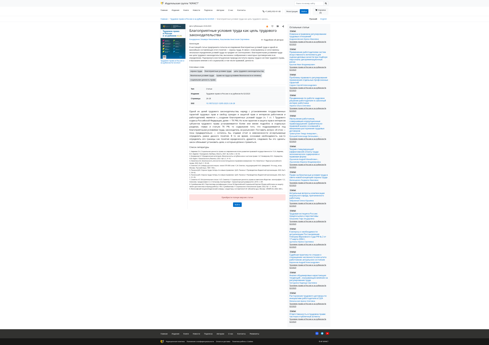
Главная (164, 10)
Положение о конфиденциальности (200, 341)
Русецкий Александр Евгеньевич (304, 136)
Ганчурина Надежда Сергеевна (303, 283)
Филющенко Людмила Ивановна (303, 180)
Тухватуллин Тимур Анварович (303, 133)
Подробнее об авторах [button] (273, 40)
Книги (186, 10)
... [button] (321, 136)
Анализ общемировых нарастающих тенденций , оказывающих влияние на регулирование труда (308, 278)
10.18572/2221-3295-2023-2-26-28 (220, 103)
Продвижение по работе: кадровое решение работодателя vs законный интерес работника (307, 100)
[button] (267, 26)
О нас (230, 10)
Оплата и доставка (223, 341)
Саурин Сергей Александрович (303, 85)
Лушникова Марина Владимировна (305, 162)
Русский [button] (313, 19)
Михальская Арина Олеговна (302, 301)
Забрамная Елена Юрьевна (301, 200)
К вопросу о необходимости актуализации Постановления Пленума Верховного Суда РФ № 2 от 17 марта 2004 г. (307, 235)
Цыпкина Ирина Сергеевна (301, 241)
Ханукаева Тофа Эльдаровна (301, 218)
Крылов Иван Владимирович (302, 64)
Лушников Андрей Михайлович (303, 159)
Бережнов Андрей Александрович (304, 262)
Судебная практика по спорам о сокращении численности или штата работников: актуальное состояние (307, 257)
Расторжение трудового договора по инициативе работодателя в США (308, 297)
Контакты (241, 10)
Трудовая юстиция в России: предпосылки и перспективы (303, 214)
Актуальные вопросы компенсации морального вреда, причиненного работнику (307, 195)
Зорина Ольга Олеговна (300, 105)
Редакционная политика (175, 341)
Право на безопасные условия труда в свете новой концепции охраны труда (308, 176)
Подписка (208, 10)
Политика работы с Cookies (242, 341)
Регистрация (292, 11)
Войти (304, 11)
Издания (175, 10)
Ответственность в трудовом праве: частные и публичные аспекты (307, 315)
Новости (196, 10)
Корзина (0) (322, 11)
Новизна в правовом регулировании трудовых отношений (307, 35)
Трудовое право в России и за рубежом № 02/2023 (192, 19)
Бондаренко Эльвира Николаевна (204, 39)
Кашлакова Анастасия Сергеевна (234, 39)
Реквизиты (254, 334)
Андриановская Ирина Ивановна (304, 39)
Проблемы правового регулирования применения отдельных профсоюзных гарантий (308, 80)
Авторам (220, 10)
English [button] (323, 19)
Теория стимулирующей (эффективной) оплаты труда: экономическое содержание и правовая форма (304, 153)
